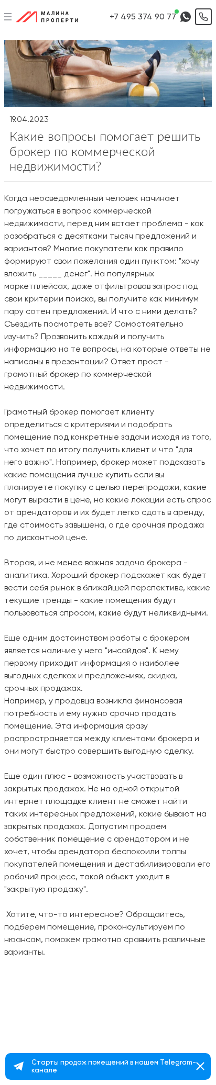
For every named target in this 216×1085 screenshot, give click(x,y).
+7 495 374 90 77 (143, 16)
